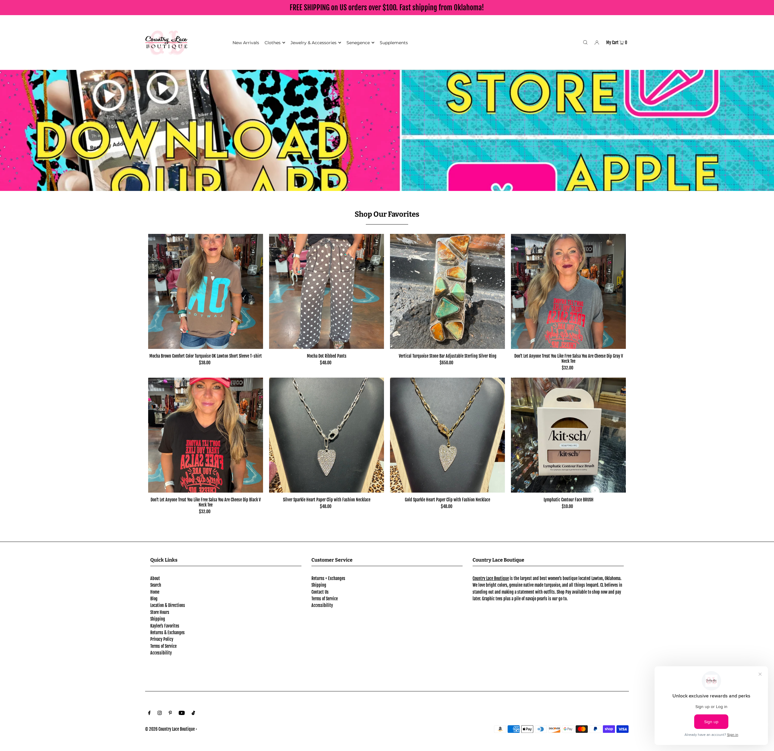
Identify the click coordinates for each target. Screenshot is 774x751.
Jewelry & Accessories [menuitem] (314, 42)
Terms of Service (163, 646)
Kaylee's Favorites (164, 625)
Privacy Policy (161, 639)
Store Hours (159, 612)
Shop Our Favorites (387, 214)
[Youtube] (182, 713)
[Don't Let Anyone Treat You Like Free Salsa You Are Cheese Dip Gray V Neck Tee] (568, 291)
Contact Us (320, 592)
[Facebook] (149, 713)
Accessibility (161, 652)
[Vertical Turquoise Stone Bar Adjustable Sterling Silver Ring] (447, 291)
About (155, 578)
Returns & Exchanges (167, 632)
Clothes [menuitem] (273, 42)
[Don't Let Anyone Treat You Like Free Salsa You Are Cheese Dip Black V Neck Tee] (205, 435)
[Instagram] (160, 713)
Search (155, 585)
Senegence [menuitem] (358, 42)
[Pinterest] (170, 713)
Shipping (157, 618)
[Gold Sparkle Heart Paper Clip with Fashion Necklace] (447, 435)
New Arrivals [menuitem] (246, 42)
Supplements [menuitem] (394, 42)
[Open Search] (585, 42)
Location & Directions (167, 605)
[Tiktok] (193, 713)
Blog (154, 598)
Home (154, 592)
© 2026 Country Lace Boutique (170, 729)
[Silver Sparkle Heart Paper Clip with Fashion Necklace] (326, 435)
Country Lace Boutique (491, 578)
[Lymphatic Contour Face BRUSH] (568, 435)
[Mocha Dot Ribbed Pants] (326, 291)
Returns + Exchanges (328, 578)
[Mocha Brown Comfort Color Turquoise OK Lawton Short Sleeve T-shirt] (205, 291)
